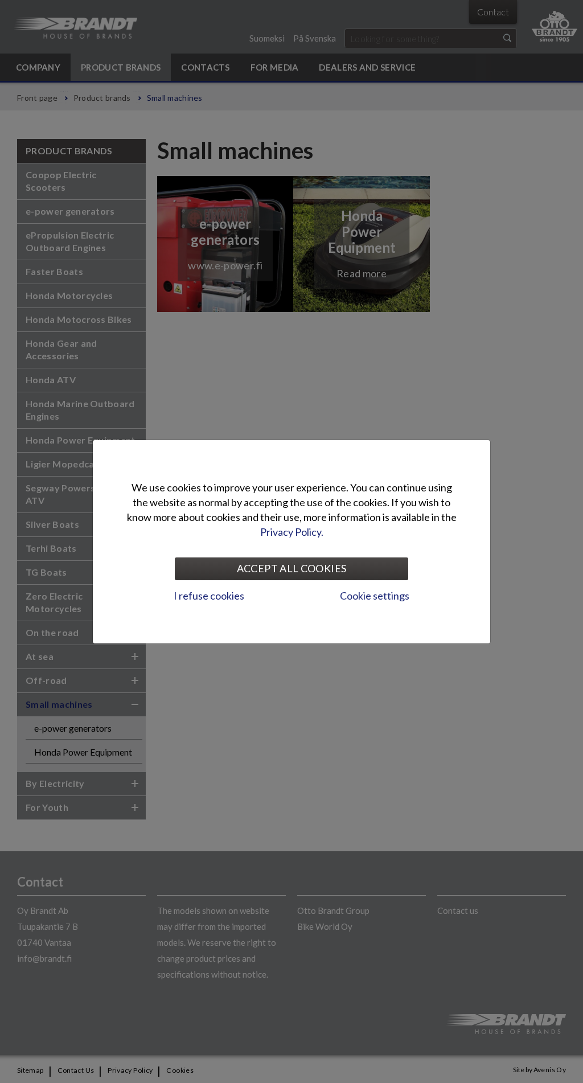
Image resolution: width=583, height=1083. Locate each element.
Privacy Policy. (291, 532)
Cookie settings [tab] (374, 595)
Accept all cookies (291, 568)
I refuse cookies (209, 595)
